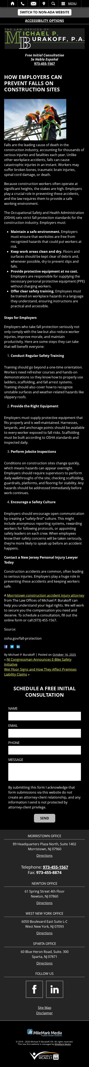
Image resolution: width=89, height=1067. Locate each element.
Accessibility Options (44, 20)
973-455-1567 (44, 63)
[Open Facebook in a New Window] (34, 989)
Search (53, 3)
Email (33, 3)
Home (13, 3)
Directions (44, 856)
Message (15, 760)
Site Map (44, 1007)
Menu (72, 3)
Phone (14, 743)
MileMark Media (63, 1044)
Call (23, 3)
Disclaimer (44, 1013)
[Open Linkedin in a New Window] (54, 989)
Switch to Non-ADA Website (44, 12)
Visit (44, 3)
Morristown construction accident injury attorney (45, 595)
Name (13, 708)
